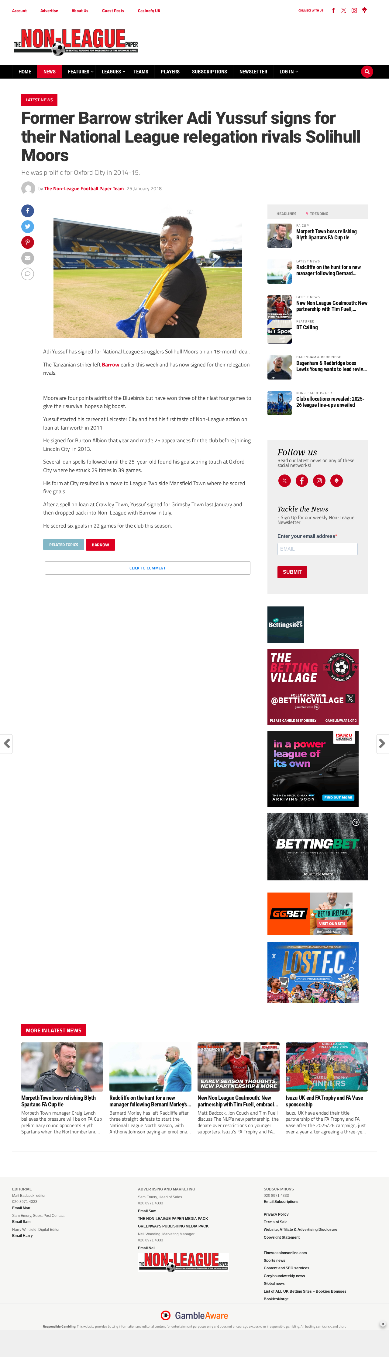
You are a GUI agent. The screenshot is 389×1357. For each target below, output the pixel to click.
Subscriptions (209, 72)
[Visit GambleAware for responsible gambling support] (201, 1315)
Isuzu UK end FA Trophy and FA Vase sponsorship (324, 1101)
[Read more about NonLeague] (183, 1270)
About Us (80, 10)
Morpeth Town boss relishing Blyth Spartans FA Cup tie (326, 234)
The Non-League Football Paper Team (84, 188)
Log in (287, 72)
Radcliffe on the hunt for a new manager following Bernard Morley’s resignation (328, 270)
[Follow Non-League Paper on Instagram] (354, 11)
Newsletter (253, 72)
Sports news (274, 1260)
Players (170, 72)
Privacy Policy (276, 1214)
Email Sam (147, 1211)
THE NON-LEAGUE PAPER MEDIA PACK (173, 1219)
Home (25, 72)
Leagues (111, 72)
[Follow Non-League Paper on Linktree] (364, 10)
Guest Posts (113, 10)
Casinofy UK (149, 10)
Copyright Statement (282, 1237)
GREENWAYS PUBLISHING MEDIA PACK (173, 1226)
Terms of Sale (275, 1222)
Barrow (110, 364)
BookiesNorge (276, 1299)
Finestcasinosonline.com (285, 1253)
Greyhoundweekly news (284, 1276)
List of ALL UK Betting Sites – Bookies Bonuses (305, 1291)
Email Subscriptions (281, 1202)
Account (19, 10)
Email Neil (146, 1248)
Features (78, 72)
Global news (274, 1283)
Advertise (49, 10)
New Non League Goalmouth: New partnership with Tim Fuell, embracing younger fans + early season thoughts (331, 306)
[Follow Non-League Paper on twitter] (343, 11)
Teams (140, 72)
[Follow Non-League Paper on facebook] (333, 11)
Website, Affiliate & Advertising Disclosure (300, 1229)
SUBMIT (292, 572)
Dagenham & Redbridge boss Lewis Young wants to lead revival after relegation (331, 366)
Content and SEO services (286, 1268)
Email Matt (21, 1208)
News (49, 72)
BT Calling (307, 327)
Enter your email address (306, 536)
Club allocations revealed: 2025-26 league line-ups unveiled (330, 402)
